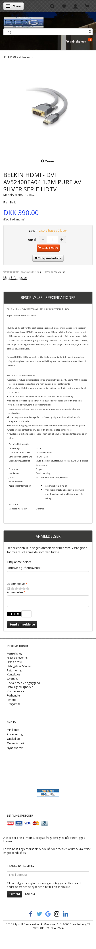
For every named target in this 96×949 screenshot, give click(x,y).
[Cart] (87, 6)
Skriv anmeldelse (54, 272)
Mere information (15, 277)
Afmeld (30, 894)
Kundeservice (15, 691)
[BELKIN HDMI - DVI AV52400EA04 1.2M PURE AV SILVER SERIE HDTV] (48, 108)
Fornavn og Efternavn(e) (23, 568)
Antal (32, 239)
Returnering (14, 670)
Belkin (14, 202)
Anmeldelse (15, 592)
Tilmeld (14, 894)
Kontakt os (14, 674)
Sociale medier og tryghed (23, 683)
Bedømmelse (16, 584)
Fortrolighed (15, 653)
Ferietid (12, 699)
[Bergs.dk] (23, 21)
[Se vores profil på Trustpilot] (48, 792)
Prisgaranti (14, 703)
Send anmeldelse (22, 624)
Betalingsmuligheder (20, 687)
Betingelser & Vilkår (19, 666)
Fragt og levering (17, 657)
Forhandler (14, 695)
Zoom (49, 161)
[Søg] (90, 32)
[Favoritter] (63, 6)
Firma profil (14, 662)
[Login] (75, 6)
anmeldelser (30, 272)
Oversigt (12, 678)
